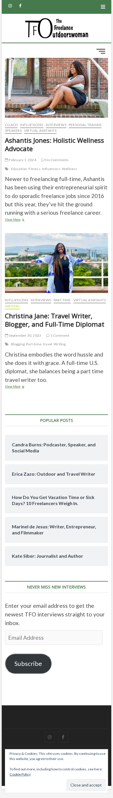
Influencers (31, 125)
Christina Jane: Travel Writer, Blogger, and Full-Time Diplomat (54, 319)
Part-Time (62, 300)
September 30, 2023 (24, 335)
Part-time (33, 344)
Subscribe (28, 663)
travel (47, 344)
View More (19, 220)
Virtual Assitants (40, 130)
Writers (12, 306)
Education (19, 169)
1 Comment (59, 335)
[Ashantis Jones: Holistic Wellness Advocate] (56, 88)
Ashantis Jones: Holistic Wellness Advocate (54, 144)
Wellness (69, 169)
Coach (11, 125)
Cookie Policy (20, 774)
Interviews (56, 125)
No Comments (57, 160)
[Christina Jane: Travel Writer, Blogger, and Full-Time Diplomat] (56, 263)
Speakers (13, 130)
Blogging (18, 344)
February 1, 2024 (22, 160)
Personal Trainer (85, 125)
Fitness (34, 169)
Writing (59, 344)
